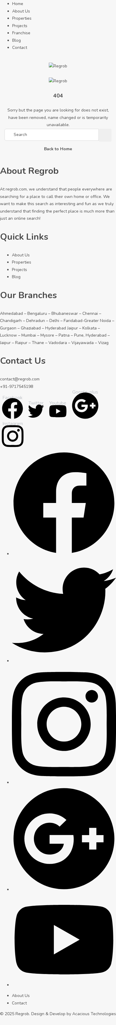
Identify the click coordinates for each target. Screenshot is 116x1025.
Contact (19, 47)
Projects (19, 26)
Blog (16, 40)
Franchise (21, 33)
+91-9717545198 (16, 386)
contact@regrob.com (20, 379)
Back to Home (58, 149)
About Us (21, 11)
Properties (22, 18)
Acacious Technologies (94, 1014)
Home (17, 4)
